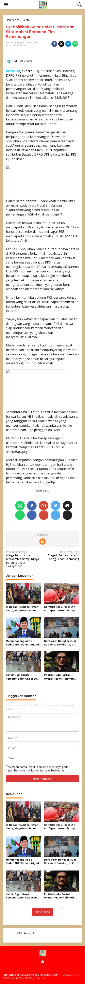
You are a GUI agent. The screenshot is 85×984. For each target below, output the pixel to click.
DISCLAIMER (70, 974)
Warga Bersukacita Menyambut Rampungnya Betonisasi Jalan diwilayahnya (22, 559)
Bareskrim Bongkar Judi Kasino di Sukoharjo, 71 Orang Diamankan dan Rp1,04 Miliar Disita (60, 642)
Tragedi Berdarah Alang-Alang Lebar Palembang (63, 555)
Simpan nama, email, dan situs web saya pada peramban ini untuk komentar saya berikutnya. (37, 768)
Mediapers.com (49, 974)
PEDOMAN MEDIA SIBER (17, 978)
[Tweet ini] (61, 44)
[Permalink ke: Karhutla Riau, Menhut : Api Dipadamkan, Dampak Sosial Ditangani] (61, 593)
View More (42, 912)
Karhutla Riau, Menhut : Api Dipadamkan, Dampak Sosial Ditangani (61, 608)
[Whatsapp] (75, 44)
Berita (9, 45)
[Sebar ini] (54, 44)
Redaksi (41, 978)
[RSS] (42, 541)
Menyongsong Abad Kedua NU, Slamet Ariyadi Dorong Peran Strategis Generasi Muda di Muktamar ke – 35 (23, 642)
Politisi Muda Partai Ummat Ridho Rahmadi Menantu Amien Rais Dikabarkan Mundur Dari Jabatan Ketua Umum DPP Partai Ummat (61, 676)
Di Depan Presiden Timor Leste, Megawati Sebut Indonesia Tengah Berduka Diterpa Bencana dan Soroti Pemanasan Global (23, 608)
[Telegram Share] (68, 44)
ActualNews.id (28, 974)
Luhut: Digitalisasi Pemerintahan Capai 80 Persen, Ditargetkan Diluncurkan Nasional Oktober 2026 (21, 676)
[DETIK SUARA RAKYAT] (43, 4)
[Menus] (6, 4)
